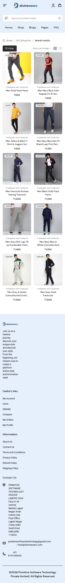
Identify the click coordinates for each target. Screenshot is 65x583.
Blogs (32, 27)
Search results (42, 40)
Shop (21, 27)
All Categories (23, 40)
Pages (44, 27)
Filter (11, 48)
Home (8, 27)
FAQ (56, 27)
